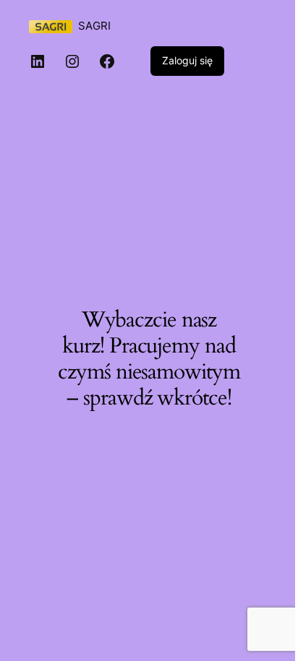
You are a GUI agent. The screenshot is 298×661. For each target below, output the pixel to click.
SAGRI (94, 26)
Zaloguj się (187, 60)
